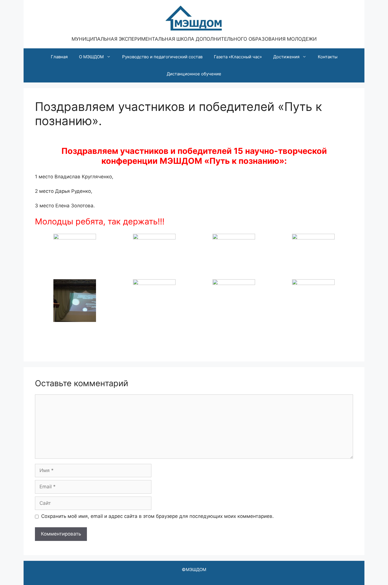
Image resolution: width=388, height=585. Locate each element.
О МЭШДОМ (91, 56)
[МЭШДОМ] (194, 17)
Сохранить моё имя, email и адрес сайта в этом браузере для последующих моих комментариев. (157, 516)
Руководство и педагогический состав (162, 56)
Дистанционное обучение (194, 74)
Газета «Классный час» (238, 56)
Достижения (286, 56)
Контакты (327, 56)
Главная (59, 56)
